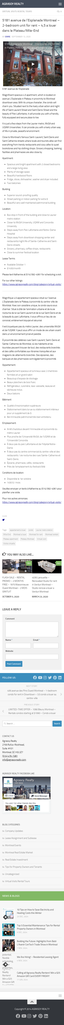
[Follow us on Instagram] (45, 677)
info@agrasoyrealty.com (14, 759)
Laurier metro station (44, 530)
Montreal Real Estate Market (19, 852)
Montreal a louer (20, 534)
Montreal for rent (35, 534)
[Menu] (60, 4)
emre (7, 36)
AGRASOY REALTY (12, 4)
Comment (10, 618)
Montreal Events (13, 845)
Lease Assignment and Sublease (21, 838)
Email (36, 640)
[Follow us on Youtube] (40, 677)
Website (9, 651)
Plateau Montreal (27, 539)
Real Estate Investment (16, 859)
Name (8, 640)
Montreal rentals (51, 534)
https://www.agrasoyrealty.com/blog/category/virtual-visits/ (31, 284)
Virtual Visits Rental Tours (17, 11)
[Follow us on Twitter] (50, 677)
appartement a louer (18, 530)
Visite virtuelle (9, 543)
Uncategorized (12, 874)
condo (31, 530)
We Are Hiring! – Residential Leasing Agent (38, 957)
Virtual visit (41, 539)
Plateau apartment (10, 539)
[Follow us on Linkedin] (60, 677)
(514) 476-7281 (10, 756)
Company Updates (14, 831)
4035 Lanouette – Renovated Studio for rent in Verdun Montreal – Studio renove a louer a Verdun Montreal (44, 584)
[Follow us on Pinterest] (55, 677)
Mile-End (7, 534)
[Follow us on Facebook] (35, 677)
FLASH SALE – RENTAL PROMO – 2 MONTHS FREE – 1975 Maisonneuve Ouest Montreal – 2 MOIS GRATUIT (15, 584)
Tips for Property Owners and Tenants (23, 866)
